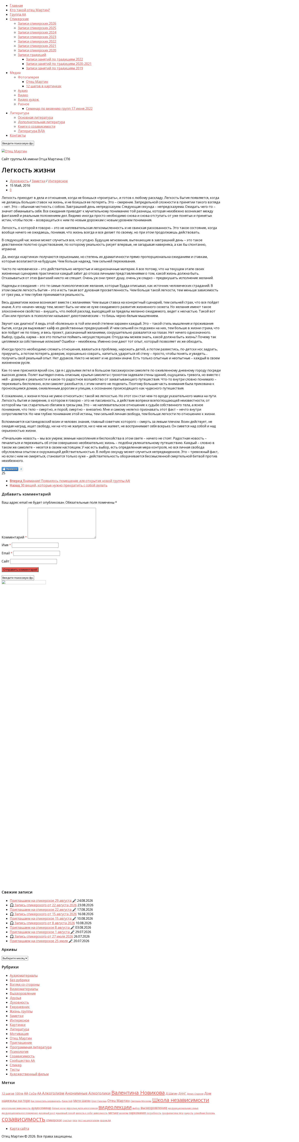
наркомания (137, 1113)
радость (188, 1113)
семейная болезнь (204, 1113)
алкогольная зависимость (16, 1108)
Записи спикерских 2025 (37, 28)
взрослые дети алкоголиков (82, 1108)
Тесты (15, 1069)
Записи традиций (32, 55)
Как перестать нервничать (46, 1101)
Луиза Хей (67, 1101)
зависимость (100, 1113)
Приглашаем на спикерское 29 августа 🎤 (43, 900)
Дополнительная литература (41, 122)
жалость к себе (84, 1113)
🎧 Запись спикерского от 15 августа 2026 (43, 914)
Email (7, 553)
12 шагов (8, 1093)
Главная (16, 5)
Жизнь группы (21, 1011)
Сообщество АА (22, 1060)
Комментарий (14, 537)
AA (26, 1093)
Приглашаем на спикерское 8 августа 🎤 (42, 927)
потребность (154, 1113)
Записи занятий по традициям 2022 (54, 59)
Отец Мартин (37, 81)
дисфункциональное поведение (20, 1113)
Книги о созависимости (36, 126)
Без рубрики (19, 980)
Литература (19, 1029)
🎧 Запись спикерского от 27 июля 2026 (41, 936)
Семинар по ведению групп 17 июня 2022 (59, 108)
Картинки (17, 1025)
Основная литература (35, 117)
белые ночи (59, 1108)
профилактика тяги (172, 1113)
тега (74, 1120)
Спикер (16, 1065)
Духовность (19, 181)
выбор (136, 1108)
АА (39, 1093)
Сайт (5, 561)
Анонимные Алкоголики (87, 1093)
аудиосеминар (41, 1108)
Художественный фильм (29, 1074)
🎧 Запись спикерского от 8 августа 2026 (42, 923)
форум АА (105, 1120)
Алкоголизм (53, 1093)
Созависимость (22, 1056)
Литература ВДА (31, 131)
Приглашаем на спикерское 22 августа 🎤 (43, 909)
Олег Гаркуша (99, 1101)
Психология (19, 1051)
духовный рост (47, 1113)
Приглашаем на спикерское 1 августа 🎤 (42, 932)
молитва (123, 1113)
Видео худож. (28, 99)
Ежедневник (20, 1007)
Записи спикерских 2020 (37, 50)
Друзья (15, 998)
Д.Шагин (171, 1093)
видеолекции (115, 1107)
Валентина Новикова (138, 1092)
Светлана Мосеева (141, 1101)
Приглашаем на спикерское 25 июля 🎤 (41, 941)
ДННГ (182, 1093)
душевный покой (65, 1113)
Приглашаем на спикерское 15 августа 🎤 (43, 918)
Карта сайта (19, 1128)
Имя (6, 545)
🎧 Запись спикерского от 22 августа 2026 (43, 905)
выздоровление (154, 1107)
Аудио (23, 90)
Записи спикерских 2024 (37, 32)
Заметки (38, 181)
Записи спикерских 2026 (37, 23)
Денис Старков (195, 1093)
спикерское (54, 1120)
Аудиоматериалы (24, 975)
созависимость (23, 1119)
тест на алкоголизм (88, 1120)
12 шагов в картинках (43, 86)
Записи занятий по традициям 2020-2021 (59, 63)
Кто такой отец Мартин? (30, 10)
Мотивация (19, 1033)
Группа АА (18, 14)
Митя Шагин (82, 1101)
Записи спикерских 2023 (37, 37)
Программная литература (30, 1047)
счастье (67, 1120)
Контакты (18, 135)
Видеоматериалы (24, 989)
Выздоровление (23, 993)
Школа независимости (180, 1100)
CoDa (32, 1093)
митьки (113, 1113)
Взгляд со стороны (24, 984)
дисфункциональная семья (183, 1108)
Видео (23, 95)
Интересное (58, 181)
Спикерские (19, 19)
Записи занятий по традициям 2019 (54, 68)
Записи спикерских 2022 (37, 41)
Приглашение (21, 1042)
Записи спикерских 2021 (37, 46)
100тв (19, 1093)
